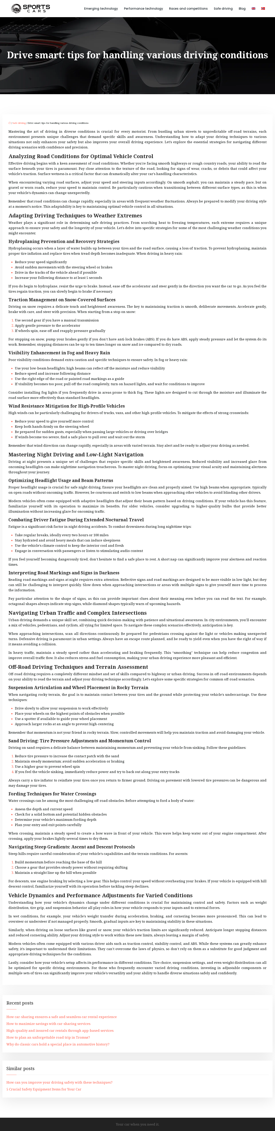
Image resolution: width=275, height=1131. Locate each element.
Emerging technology (101, 8)
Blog (242, 8)
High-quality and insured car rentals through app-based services (60, 1030)
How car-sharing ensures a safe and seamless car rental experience (61, 1017)
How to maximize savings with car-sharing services (48, 1023)
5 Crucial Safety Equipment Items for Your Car (43, 1089)
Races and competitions (188, 8)
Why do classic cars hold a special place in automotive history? (58, 1044)
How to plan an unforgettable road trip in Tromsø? (48, 1037)
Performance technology (143, 8)
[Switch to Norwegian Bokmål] (261, 8)
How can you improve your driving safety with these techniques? (59, 1082)
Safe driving (223, 8)
